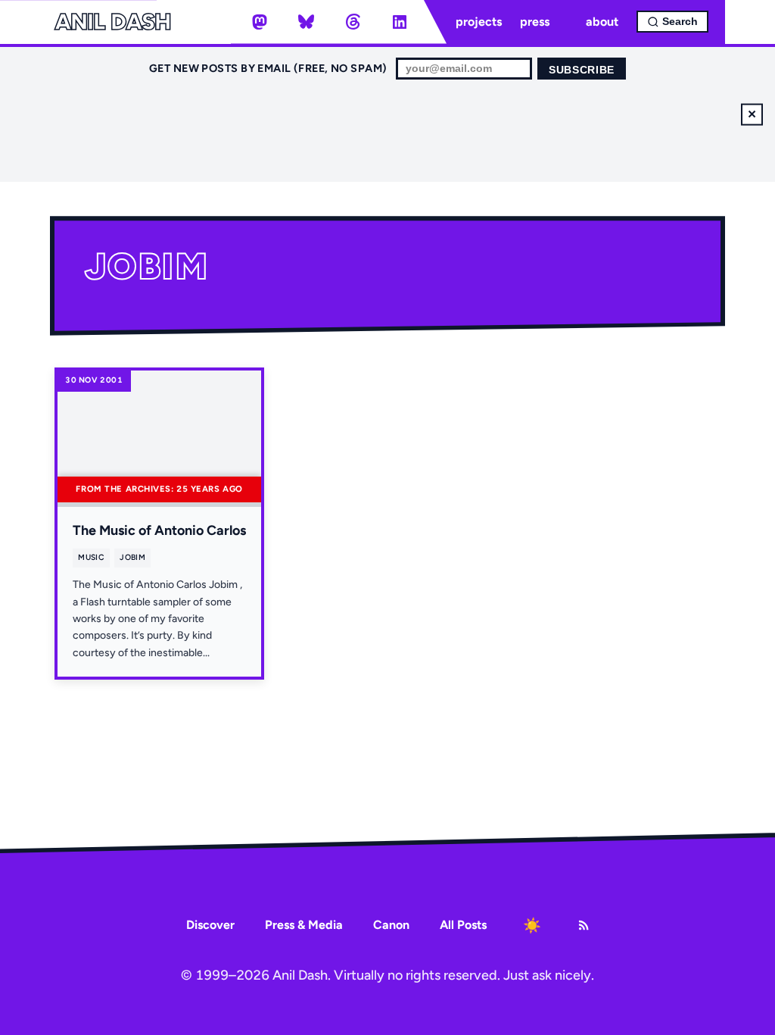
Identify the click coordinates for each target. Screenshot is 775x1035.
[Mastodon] (259, 22)
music (91, 557)
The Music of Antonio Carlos (159, 530)
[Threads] (352, 22)
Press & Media (304, 925)
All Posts (463, 925)
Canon (391, 925)
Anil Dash (112, 22)
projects (479, 21)
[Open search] (672, 22)
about (602, 21)
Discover (210, 925)
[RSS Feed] (583, 925)
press (534, 21)
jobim (132, 557)
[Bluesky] (306, 22)
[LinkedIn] (399, 22)
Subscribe (582, 70)
